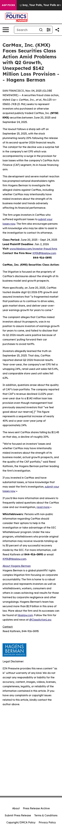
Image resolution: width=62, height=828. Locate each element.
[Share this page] (57, 30)
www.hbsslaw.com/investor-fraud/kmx (33, 248)
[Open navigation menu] (6, 30)
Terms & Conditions (45, 815)
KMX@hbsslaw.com (44, 253)
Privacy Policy (47, 822)
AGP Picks (8, 5)
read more (43, 507)
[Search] (41, 29)
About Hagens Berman (17, 566)
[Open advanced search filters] (48, 29)
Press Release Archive (36, 808)
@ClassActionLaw (40, 619)
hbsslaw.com (25, 615)
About (16, 808)
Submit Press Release (18, 815)
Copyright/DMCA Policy (20, 822)
